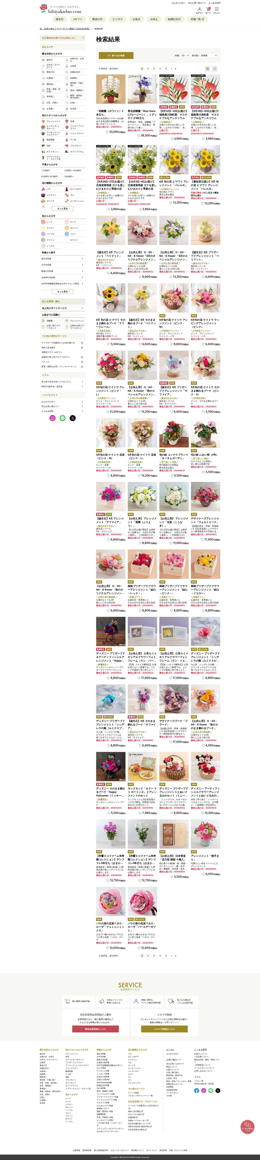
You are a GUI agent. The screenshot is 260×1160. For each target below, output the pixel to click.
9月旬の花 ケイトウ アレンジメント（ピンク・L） (110, 391)
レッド (68, 1098)
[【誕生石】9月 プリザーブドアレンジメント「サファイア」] (174, 365)
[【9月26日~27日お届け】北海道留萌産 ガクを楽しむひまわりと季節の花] (110, 159)
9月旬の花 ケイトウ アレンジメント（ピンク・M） (173, 323)
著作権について (137, 1150)
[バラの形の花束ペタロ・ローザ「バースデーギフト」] (142, 901)
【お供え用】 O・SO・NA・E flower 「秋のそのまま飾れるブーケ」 (204, 725)
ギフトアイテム (71, 1086)
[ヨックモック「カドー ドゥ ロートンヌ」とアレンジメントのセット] (142, 766)
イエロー (69, 1104)
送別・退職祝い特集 (105, 1091)
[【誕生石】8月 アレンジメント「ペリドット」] (110, 230)
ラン (130, 1077)
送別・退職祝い (46, 1086)
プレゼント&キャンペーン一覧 (140, 1096)
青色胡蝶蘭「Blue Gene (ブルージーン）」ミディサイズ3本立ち (142, 115)
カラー (130, 1074)
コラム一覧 (198, 1081)
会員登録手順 (171, 1090)
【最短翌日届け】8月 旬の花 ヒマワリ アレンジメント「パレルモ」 (205, 185)
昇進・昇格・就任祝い (49, 1083)
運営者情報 (86, 1150)
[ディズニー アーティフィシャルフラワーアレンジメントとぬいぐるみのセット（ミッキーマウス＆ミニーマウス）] (205, 766)
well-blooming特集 (104, 1082)
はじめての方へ (179, 3)
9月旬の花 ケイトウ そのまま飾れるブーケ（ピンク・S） (205, 391)
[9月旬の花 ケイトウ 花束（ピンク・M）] (110, 432)
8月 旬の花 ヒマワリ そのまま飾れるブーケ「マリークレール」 (110, 323)
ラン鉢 (68, 1074)
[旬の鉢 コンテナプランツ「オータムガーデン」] (174, 432)
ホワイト (69, 1119)
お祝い (42, 1097)
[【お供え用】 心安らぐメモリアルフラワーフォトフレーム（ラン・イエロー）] (174, 631)
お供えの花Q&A (103, 1079)
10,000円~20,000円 (49, 176)
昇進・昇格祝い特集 (105, 1117)
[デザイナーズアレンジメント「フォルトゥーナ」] (205, 496)
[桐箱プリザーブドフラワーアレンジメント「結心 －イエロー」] (205, 564)
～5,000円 (45, 170)
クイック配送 (133, 1093)
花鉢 (67, 1077)
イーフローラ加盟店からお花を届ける (58, 343)
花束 (67, 1057)
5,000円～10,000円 (73, 170)
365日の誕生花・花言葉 (52, 386)
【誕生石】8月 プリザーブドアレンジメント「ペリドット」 (205, 256)
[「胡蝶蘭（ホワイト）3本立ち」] (110, 89)
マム (130, 1062)
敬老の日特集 (102, 1060)
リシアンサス (133, 1071)
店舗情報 (131, 1117)
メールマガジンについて (204, 1068)
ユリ (130, 1080)
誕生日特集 (101, 1054)
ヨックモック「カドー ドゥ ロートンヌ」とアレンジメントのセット (142, 792)
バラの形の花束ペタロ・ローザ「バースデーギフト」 (142, 927)
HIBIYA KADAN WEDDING (139, 1127)
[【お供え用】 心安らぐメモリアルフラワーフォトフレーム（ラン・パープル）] (142, 631)
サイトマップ (151, 1150)
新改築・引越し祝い (48, 1080)
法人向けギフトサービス (54, 308)
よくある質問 (214, 3)
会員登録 (169, 1087)
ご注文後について (201, 1057)
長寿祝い (43, 1088)
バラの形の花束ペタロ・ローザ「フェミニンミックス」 (110, 927)
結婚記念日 (174, 19)
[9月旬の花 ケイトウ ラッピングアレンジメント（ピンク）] (205, 298)
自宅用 (42, 1103)
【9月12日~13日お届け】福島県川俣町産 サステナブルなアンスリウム (173, 115)
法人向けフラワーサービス (107, 1131)
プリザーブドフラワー (74, 1062)
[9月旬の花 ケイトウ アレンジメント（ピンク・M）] (174, 298)
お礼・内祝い (45, 1094)
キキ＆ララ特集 (103, 1103)
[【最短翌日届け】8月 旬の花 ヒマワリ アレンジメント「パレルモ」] (205, 159)
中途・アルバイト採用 (178, 1150)
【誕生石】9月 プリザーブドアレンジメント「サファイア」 (173, 391)
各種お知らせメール (174, 1084)
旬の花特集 (101, 1088)
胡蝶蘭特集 (101, 1114)
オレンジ (69, 1107)
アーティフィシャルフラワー (77, 1065)
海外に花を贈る (48, 347)
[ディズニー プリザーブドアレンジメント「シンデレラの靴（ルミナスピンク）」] (205, 631)
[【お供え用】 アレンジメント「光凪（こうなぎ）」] (174, 496)
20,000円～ (69, 176)
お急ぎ (136, 19)
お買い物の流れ (172, 1072)
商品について (171, 1067)
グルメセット (70, 1080)
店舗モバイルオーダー (137, 1120)
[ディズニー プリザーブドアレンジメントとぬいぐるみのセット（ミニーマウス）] (174, 766)
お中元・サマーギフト (49, 1060)
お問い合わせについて (203, 1071)
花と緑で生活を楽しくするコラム (56, 382)
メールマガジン (172, 1093)
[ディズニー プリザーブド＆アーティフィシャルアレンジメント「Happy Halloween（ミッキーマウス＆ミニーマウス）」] (110, 631)
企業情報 (76, 1150)
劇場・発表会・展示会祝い (50, 1091)
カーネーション (134, 1068)
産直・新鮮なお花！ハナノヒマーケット (59, 366)
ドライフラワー (71, 1068)
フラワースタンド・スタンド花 (78, 1088)
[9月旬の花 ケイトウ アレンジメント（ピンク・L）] (110, 365)
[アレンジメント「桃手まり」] (205, 834)
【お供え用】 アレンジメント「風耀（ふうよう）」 (142, 522)
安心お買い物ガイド (197, 3)
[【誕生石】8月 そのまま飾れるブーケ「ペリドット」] (142, 298)
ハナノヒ (45, 362)
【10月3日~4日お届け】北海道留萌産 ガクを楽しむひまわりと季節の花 (142, 185)
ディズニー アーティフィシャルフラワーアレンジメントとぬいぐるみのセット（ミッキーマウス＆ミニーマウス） (205, 795)
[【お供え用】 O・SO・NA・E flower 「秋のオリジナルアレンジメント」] (110, 564)
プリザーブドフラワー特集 (107, 1097)
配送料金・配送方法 (174, 1075)
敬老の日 (97, 19)
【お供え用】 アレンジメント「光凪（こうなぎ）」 (173, 522)
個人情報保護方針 (101, 1150)
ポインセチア (133, 1057)
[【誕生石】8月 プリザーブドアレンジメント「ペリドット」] (205, 230)
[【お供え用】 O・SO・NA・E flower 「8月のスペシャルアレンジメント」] (174, 230)
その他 (169, 1096)
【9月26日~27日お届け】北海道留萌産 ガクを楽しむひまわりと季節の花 (110, 185)
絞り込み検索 (118, 55)
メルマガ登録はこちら (164, 1029)
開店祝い (43, 1077)
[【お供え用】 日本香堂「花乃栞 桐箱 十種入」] (174, 834)
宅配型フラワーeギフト (52, 352)
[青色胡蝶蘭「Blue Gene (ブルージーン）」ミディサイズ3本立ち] (142, 89)
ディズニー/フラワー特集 (107, 1100)
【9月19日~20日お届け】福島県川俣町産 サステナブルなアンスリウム (205, 115)
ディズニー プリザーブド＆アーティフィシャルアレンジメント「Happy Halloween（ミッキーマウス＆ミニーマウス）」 (110, 660)
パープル (69, 1110)
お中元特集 (101, 1057)
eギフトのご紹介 (135, 1114)
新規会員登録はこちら (95, 1029)
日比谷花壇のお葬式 (136, 1130)
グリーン (69, 1116)
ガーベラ (131, 1065)
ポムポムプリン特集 (105, 1106)
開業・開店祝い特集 (105, 1111)
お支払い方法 (171, 1078)
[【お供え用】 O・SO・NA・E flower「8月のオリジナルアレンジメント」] (142, 230)
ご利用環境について (202, 1065)
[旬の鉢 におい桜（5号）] (205, 432)
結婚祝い (43, 1074)
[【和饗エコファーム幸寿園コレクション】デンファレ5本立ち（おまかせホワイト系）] (142, 834)
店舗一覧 (196, 19)
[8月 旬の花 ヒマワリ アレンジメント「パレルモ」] (174, 159)
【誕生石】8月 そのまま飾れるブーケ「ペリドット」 (142, 323)
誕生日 (59, 19)
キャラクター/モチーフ (74, 1060)
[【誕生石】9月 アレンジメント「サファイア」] (110, 496)
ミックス (69, 1122)
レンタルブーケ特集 (105, 1120)
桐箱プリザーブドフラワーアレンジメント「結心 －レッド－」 (142, 590)
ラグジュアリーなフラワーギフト (110, 1128)
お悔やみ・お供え (47, 1057)
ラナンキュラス (134, 1083)
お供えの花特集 (103, 1077)
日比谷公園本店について (138, 1124)
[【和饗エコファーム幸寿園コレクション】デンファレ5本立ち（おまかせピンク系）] (110, 834)
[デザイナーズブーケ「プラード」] (174, 699)
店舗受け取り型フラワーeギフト (56, 357)
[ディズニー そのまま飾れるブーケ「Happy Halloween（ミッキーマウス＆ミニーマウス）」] (110, 766)
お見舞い (43, 1100)
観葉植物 (69, 1071)
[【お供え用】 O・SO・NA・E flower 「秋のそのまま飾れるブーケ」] (205, 699)
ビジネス (118, 19)
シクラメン (132, 1060)
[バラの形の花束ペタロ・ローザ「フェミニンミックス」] (110, 901)
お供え (154, 19)
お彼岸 (42, 1062)
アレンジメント (71, 1054)
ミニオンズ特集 (103, 1074)
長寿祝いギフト (103, 1108)
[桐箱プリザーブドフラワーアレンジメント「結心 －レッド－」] (142, 564)
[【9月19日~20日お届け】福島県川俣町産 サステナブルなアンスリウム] (205, 89)
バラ (130, 1054)
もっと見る (62, 208)
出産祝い (43, 1071)
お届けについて (172, 1070)
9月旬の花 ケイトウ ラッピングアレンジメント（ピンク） (205, 323)
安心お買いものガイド (175, 1064)
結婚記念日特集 (103, 1085)
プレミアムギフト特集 (106, 1094)
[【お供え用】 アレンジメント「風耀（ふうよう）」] (142, 496)
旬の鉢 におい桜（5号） (205, 454)
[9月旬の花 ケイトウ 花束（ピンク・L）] (142, 432)
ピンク (68, 1101)
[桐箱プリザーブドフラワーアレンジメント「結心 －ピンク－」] (174, 564)
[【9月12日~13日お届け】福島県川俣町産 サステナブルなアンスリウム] (174, 89)
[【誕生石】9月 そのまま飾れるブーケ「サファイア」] (142, 699)
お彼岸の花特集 (103, 1062)
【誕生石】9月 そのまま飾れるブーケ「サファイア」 (142, 725)
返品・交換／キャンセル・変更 (179, 1081)
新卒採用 (163, 1150)
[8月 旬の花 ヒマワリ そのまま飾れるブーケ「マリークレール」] (110, 298)
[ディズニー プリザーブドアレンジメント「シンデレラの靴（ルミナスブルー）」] (110, 699)
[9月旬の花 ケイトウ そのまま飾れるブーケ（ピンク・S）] (205, 365)
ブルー (68, 1113)
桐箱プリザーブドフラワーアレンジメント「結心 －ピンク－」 (173, 590)
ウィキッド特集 (103, 1071)
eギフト (77, 19)
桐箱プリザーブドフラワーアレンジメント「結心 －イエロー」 (205, 590)
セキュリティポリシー (120, 1150)
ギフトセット (70, 1083)
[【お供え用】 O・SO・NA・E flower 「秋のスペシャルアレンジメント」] (142, 365)
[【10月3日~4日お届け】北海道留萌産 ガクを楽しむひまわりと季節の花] (142, 159)
